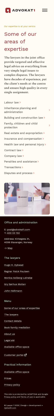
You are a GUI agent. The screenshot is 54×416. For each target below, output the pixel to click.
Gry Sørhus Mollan (15, 284)
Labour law (11, 102)
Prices (7, 378)
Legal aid (9, 340)
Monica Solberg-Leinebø (18, 277)
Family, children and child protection (21, 125)
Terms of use (27, 397)
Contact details (13, 321)
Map (10, 248)
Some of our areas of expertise (22, 308)
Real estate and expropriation (23, 133)
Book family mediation (17, 327)
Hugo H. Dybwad (13, 265)
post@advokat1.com (18, 229)
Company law (13, 155)
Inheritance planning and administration (20, 109)
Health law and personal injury (24, 144)
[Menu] (45, 10)
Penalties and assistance (20, 161)
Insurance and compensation (23, 138)
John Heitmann (13, 290)
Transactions (12, 167)
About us (9, 334)
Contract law (12, 150)
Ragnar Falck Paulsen (16, 271)
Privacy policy (12, 384)
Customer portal (13, 355)
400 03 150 (13, 233)
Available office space (16, 346)
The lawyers (11, 314)
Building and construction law (23, 117)
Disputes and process (18, 173)
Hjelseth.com (10, 408)
